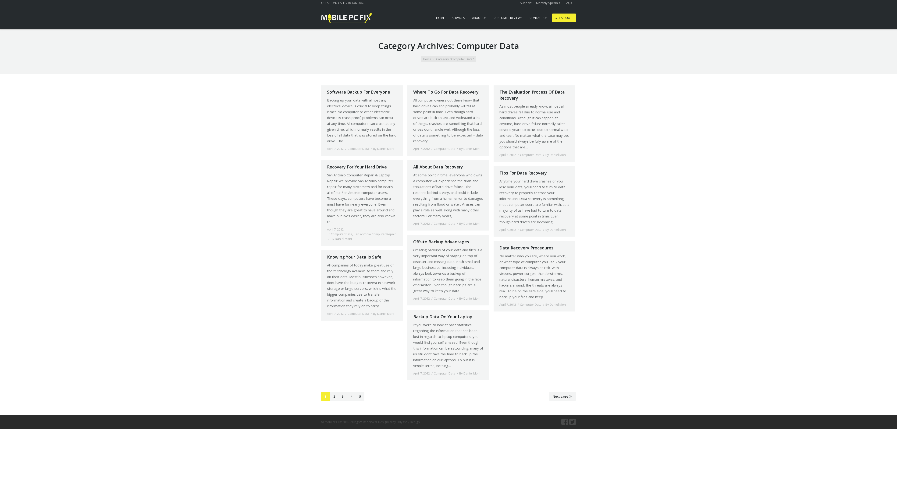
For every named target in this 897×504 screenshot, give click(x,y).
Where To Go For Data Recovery (446, 92)
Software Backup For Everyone (358, 92)
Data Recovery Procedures (526, 248)
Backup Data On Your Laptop (442, 316)
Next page (560, 396)
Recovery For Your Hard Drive (357, 167)
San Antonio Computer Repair (375, 234)
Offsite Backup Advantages (441, 242)
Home (427, 59)
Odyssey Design (408, 422)
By (383, 149)
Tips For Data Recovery (523, 173)
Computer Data (358, 149)
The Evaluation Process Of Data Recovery (532, 95)
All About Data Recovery (438, 167)
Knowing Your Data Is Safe (354, 257)
